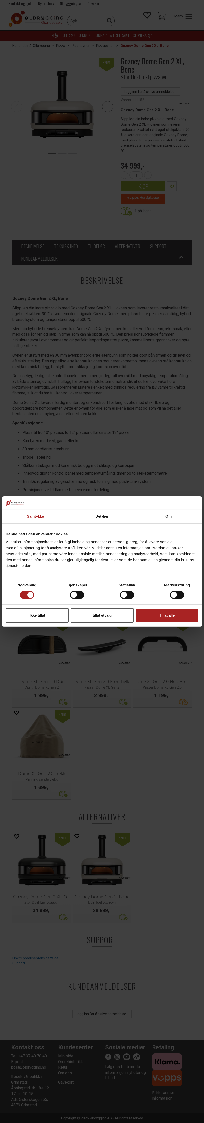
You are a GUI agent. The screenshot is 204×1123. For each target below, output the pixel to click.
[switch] (77, 595)
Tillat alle (167, 615)
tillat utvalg (102, 615)
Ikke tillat (37, 615)
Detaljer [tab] (102, 516)
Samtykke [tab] (35, 516)
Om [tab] (168, 516)
